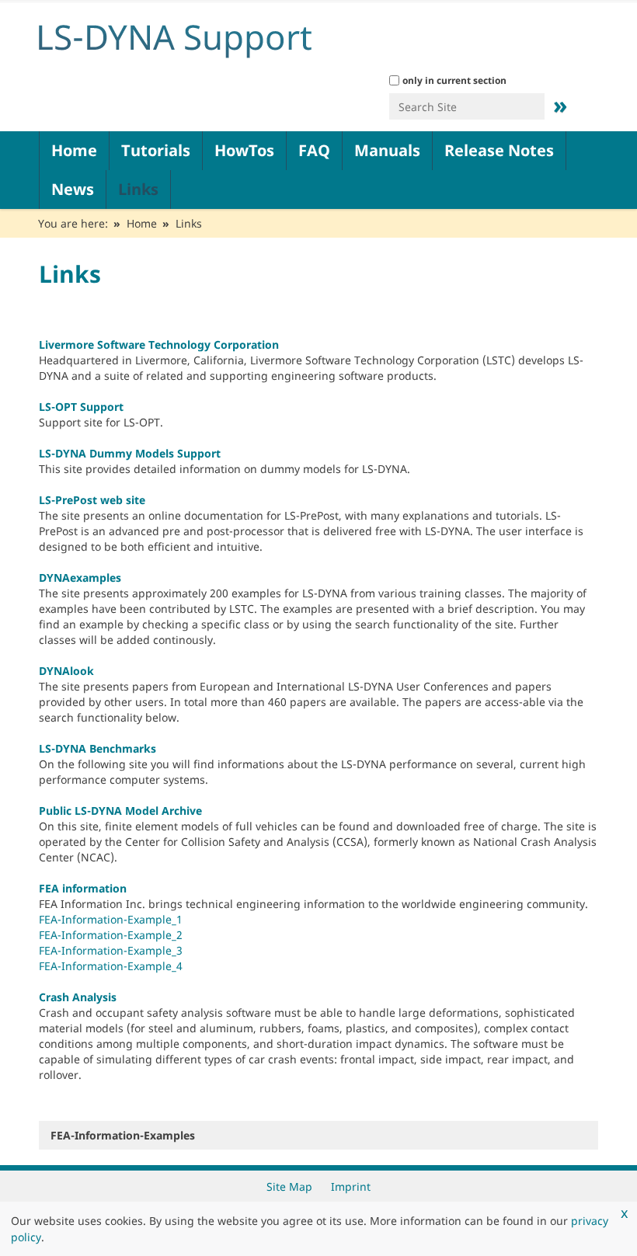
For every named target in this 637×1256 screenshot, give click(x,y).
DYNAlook (66, 670)
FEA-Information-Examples (122, 1135)
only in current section (454, 80)
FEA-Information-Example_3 (111, 950)
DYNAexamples (80, 577)
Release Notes (499, 150)
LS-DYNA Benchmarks (97, 748)
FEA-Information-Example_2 (111, 934)
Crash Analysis (78, 997)
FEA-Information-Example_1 (111, 919)
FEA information (83, 888)
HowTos (244, 150)
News (72, 189)
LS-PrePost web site (92, 499)
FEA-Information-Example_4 (111, 966)
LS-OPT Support (81, 406)
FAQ (314, 150)
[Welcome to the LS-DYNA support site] (225, 37)
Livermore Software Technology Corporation (159, 344)
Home (74, 150)
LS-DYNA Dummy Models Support (130, 453)
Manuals (387, 150)
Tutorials (155, 150)
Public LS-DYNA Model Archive (120, 810)
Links (138, 189)
